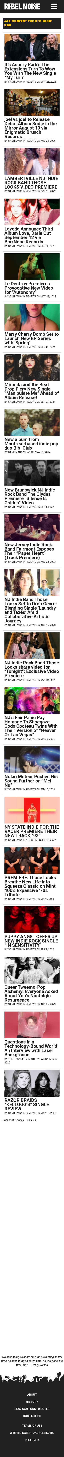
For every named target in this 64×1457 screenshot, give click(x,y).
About (32, 1394)
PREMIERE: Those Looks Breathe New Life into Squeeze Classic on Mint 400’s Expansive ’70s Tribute (30, 886)
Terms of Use (32, 1425)
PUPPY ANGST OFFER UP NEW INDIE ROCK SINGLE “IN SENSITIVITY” (31, 941)
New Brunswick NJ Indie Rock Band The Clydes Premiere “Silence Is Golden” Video (29, 496)
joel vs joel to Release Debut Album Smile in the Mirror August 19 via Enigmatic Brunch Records (30, 128)
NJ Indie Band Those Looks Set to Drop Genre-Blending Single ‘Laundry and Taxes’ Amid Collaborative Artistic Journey (30, 610)
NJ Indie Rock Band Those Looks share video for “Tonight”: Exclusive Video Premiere (31, 669)
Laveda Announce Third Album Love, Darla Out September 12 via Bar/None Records (28, 235)
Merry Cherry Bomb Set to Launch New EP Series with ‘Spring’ (31, 338)
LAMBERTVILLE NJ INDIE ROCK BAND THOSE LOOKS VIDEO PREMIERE (31, 183)
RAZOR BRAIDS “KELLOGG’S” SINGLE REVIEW (26, 1104)
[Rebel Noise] (22, 8)
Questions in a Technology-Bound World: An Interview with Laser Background (31, 1048)
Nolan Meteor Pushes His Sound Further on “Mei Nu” (31, 781)
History (32, 1401)
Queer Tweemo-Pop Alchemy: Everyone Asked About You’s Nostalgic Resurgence (31, 993)
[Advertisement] (32, 1144)
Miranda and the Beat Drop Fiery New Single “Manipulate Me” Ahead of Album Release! (31, 391)
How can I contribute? (32, 1409)
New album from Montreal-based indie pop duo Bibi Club (31, 444)
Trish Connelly (17, 1059)
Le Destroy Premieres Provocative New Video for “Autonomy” (28, 288)
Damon (12, 452)
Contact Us (32, 1416)
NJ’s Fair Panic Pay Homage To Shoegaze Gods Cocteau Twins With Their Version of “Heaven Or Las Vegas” (31, 726)
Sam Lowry (15, 81)
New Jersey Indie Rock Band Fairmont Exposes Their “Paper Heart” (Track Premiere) (29, 551)
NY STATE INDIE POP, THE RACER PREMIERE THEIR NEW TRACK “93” (31, 831)
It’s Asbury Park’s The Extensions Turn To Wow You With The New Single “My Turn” (30, 71)
